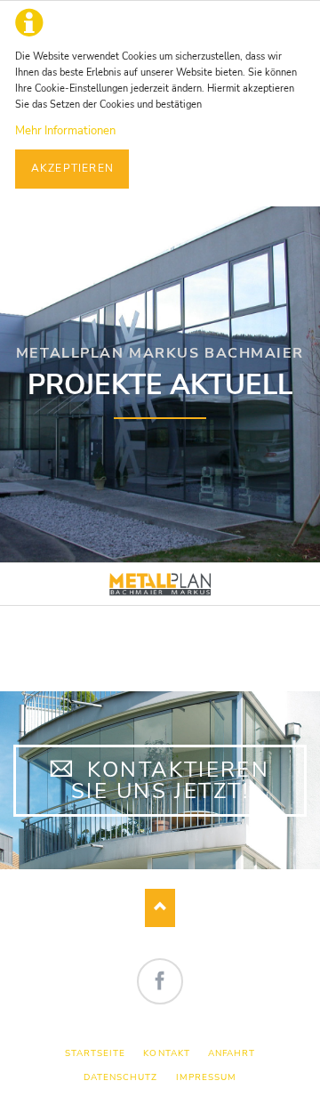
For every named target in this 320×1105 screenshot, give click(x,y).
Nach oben (160, 908)
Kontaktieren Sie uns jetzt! (170, 780)
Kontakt (166, 1053)
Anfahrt (231, 1053)
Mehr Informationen (65, 131)
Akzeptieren (72, 168)
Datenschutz (120, 1077)
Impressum (206, 1077)
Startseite (95, 1053)
